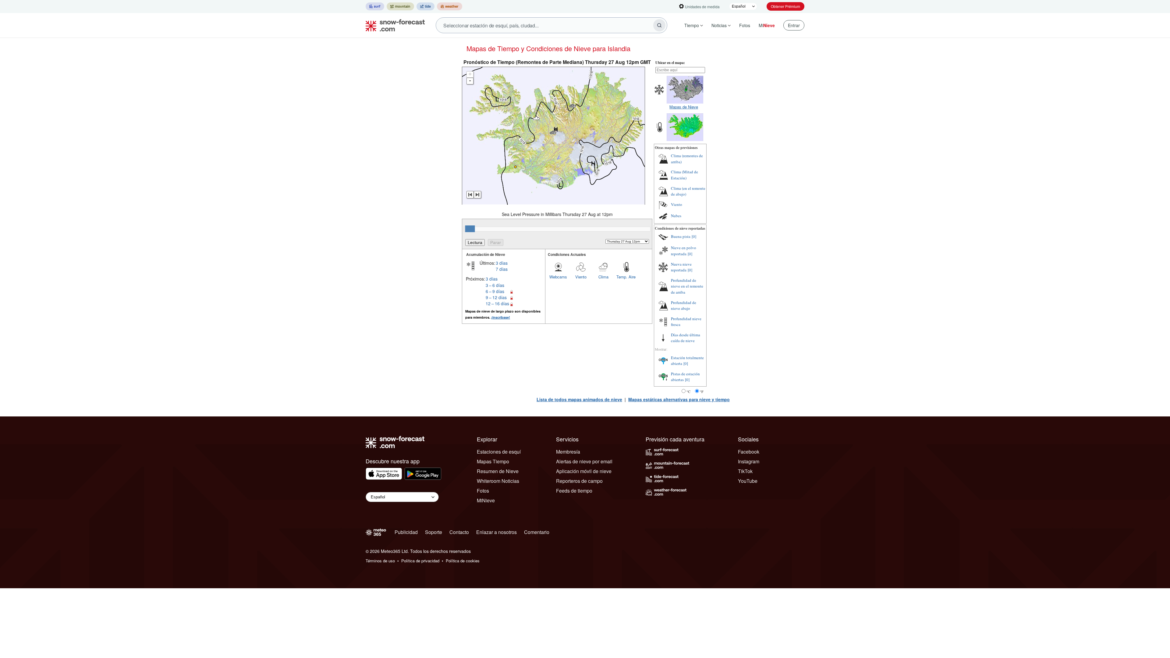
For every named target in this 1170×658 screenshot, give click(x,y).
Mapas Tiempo (493, 461)
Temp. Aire (626, 277)
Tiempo (691, 25)
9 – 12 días (496, 297)
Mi (767, 25)
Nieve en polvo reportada (683, 250)
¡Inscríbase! (500, 317)
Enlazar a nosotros (496, 532)
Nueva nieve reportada (681, 267)
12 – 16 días (497, 303)
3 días (502, 263)
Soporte (433, 532)
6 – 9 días (495, 291)
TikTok (745, 471)
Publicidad (406, 532)
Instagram (748, 461)
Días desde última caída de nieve (685, 338)
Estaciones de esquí (499, 451)
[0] (694, 236)
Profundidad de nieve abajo (683, 305)
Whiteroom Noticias (498, 480)
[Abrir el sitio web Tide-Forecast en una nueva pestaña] (425, 6)
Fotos (744, 25)
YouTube (747, 480)
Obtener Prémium (785, 6)
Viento (581, 277)
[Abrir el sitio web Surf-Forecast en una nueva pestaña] (375, 6)
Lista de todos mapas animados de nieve (579, 399)
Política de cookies (463, 561)
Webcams (558, 277)
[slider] (470, 228)
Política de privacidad (420, 561)
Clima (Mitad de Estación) (684, 175)
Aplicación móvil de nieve (584, 471)
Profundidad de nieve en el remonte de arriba (687, 286)
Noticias (719, 25)
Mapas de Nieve (683, 107)
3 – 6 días (495, 285)
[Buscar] (659, 25)
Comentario (536, 532)
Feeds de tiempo (574, 490)
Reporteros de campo (579, 480)
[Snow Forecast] (393, 25)
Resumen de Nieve (498, 471)
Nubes (676, 215)
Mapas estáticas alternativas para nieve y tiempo (679, 399)
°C (688, 391)
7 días (502, 269)
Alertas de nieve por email (584, 461)
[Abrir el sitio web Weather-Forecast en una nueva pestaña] (449, 6)
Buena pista (680, 236)
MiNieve (486, 500)
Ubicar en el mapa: (670, 62)
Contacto (459, 532)
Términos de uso (380, 561)
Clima (603, 277)
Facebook (748, 451)
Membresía (568, 451)
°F (702, 391)
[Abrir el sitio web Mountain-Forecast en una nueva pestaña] (400, 6)
